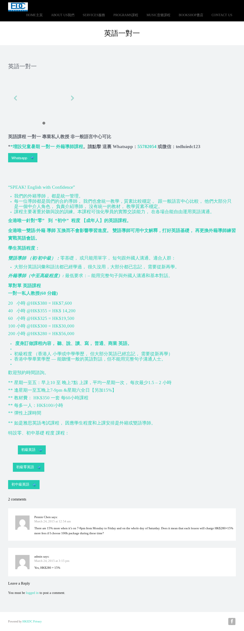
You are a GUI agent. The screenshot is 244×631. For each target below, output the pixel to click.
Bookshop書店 (191, 15)
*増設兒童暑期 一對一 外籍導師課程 (46, 146)
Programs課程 (125, 15)
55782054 (147, 146)
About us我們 (62, 15)
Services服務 (94, 15)
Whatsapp (19, 157)
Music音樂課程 (158, 15)
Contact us (222, 15)
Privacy (37, 621)
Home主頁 (34, 15)
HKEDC (27, 621)
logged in (32, 593)
